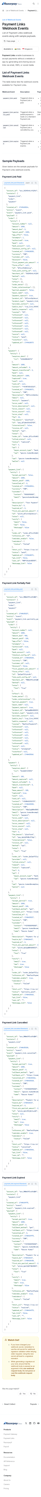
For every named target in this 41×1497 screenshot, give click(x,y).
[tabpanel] (20, 381)
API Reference (9, 1461)
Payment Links (9, 1438)
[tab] (14, 182)
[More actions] (38, 3)
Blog (5, 1470)
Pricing (6, 1488)
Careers (7, 1484)
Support (7, 1465)
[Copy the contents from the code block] (35, 182)
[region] (20, 122)
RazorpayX (8, 1442)
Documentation (9, 1457)
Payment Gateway (10, 1434)
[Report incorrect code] (32, 182)
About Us (7, 1480)
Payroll (6, 1447)
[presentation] (16, 183)
